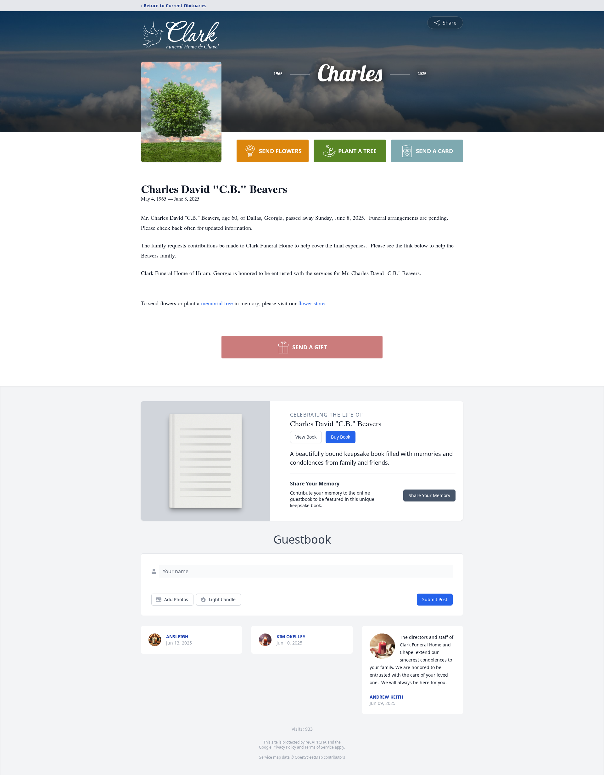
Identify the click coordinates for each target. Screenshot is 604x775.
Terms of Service (319, 747)
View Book (305, 437)
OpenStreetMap (309, 757)
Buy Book (340, 437)
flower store (311, 303)
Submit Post (434, 599)
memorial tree (217, 303)
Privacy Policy (284, 747)
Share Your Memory (429, 495)
